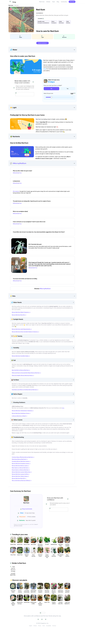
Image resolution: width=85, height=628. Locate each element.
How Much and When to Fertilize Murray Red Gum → (25, 389)
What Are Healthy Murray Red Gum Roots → (23, 375)
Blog (58, 1)
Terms (43, 625)
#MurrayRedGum (19, 163)
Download (72, 1)
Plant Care (41, 1)
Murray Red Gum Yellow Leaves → (20, 476)
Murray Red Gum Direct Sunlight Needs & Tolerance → (25, 331)
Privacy (39, 625)
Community (64, 1)
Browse (42, 288)
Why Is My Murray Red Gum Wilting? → (21, 480)
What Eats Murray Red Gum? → (20, 459)
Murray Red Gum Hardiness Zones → (21, 413)
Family (60, 21)
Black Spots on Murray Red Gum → (20, 467)
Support (30, 625)
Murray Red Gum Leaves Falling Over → (22, 472)
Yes (67, 88)
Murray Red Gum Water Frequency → (21, 312)
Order (67, 21)
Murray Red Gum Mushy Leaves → (20, 465)
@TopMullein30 (17, 9)
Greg (44, 68)
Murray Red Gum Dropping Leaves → (21, 463)
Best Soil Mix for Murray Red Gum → (21, 370)
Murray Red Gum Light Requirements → (22, 329)
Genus (53, 21)
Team (53, 1)
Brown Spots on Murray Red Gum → (21, 469)
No (51, 88)
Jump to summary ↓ (42, 43)
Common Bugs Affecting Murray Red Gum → (23, 457)
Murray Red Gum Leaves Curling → (20, 474)
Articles (48, 1)
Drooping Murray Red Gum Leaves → (21, 461)
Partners (35, 625)
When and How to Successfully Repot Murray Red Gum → (26, 372)
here (63, 408)
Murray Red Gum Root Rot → (19, 314)
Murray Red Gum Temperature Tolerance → (22, 410)
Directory (54, 625)
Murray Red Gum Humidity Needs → (21, 356)
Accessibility (48, 625)
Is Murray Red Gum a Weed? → (19, 416)
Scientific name (41, 21)
